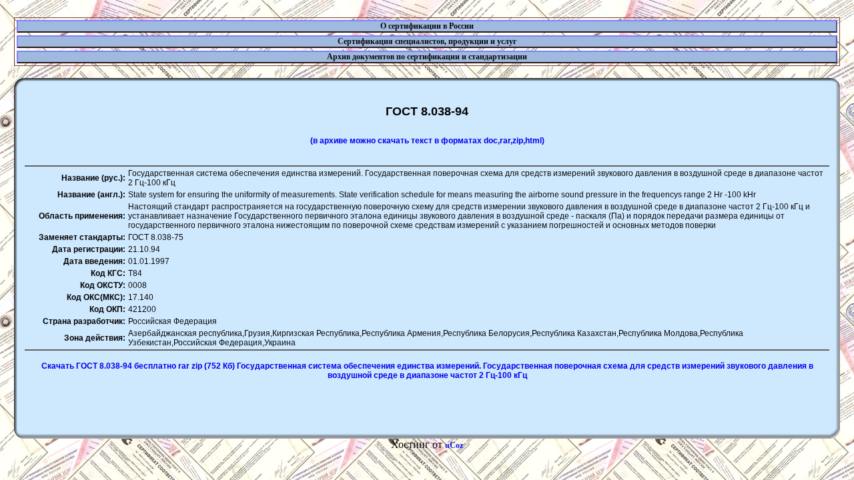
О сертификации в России (427, 26)
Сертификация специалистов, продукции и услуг (427, 41)
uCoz (454, 445)
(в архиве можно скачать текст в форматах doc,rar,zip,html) (427, 140)
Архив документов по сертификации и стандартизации (427, 56)
